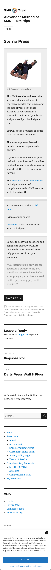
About (12, 440)
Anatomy (14, 470)
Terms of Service (18, 459)
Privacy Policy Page (34, 566)
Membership (16, 444)
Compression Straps (20, 474)
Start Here (12, 436)
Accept (25, 559)
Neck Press (17, 180)
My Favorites (14, 478)
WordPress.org (14, 512)
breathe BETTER (18, 467)
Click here (12, 224)
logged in (23, 334)
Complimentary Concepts (20, 463)
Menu (8, 29)
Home (10, 432)
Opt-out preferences (16, 566)
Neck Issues (26, 312)
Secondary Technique (19, 309)
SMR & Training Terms (21, 447)
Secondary (36, 312)
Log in (10, 501)
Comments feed (15, 508)
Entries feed (13, 505)
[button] (47, 533)
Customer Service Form (22, 451)
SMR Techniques (11, 312)
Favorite (12, 298)
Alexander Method (16, 306)
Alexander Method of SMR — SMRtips (21, 19)
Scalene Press (35, 180)
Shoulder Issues (37, 309)
